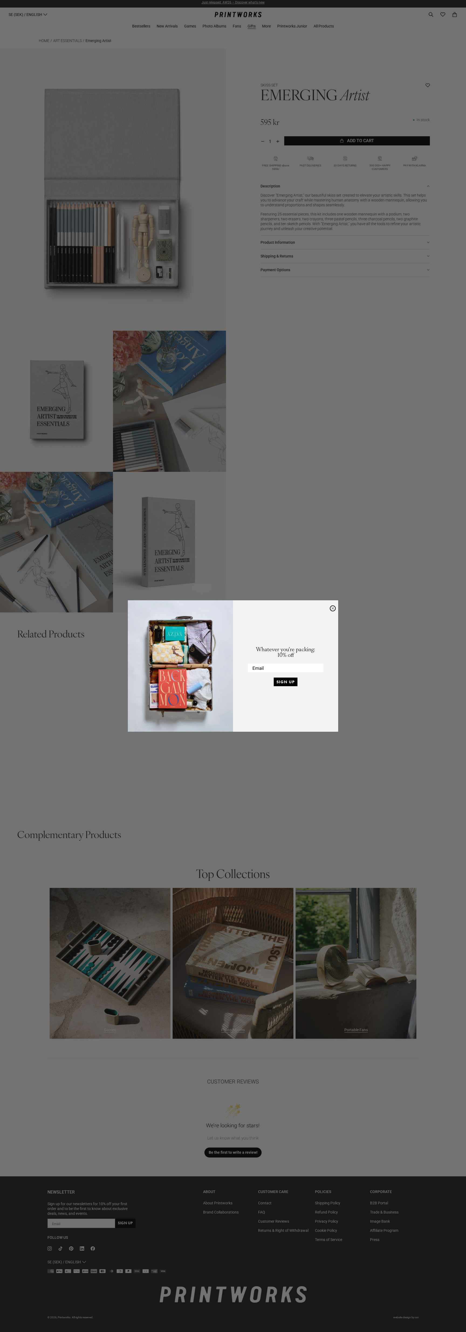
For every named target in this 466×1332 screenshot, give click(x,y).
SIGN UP (285, 681)
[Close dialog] (332, 608)
